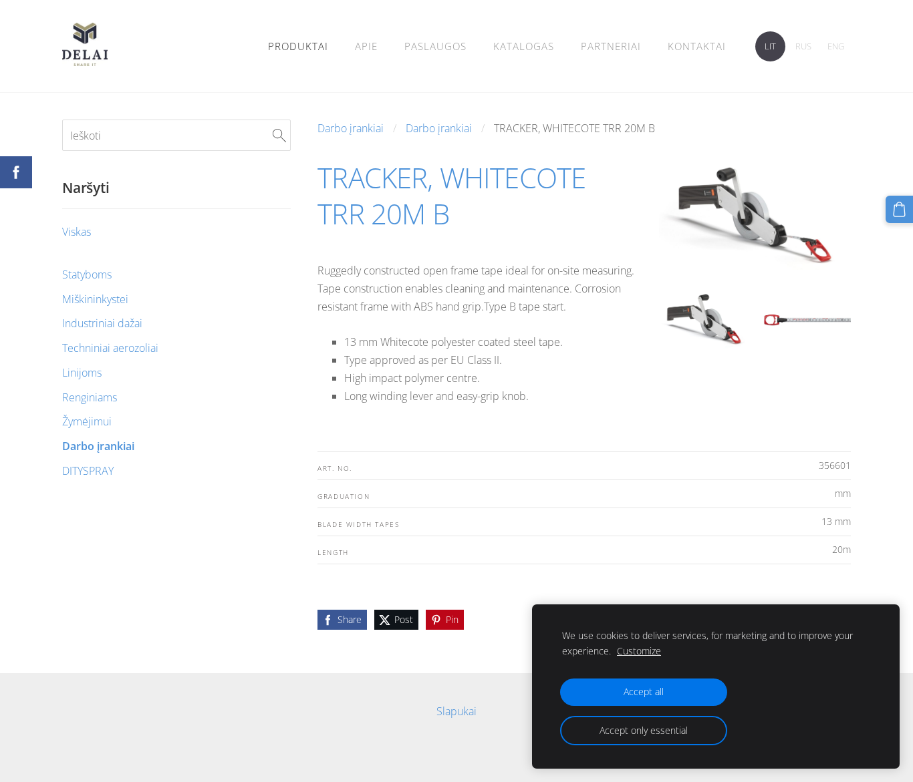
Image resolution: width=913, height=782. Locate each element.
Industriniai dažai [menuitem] (102, 323)
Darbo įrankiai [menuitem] (98, 446)
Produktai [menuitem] (298, 46)
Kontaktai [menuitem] (697, 46)
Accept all (644, 691)
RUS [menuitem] (803, 46)
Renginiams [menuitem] (89, 397)
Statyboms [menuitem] (87, 274)
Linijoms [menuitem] (82, 372)
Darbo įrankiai (350, 128)
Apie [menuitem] (366, 46)
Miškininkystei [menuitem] (95, 299)
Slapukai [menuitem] (456, 711)
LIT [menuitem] (770, 46)
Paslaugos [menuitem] (435, 46)
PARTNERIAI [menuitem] (611, 46)
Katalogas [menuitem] (523, 46)
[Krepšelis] (899, 209)
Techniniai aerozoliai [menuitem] (110, 348)
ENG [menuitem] (835, 46)
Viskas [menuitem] (76, 231)
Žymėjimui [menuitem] (87, 421)
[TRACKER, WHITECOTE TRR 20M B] (704, 319)
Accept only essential (644, 730)
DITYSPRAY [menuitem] (88, 470)
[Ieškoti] (279, 135)
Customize (639, 650)
